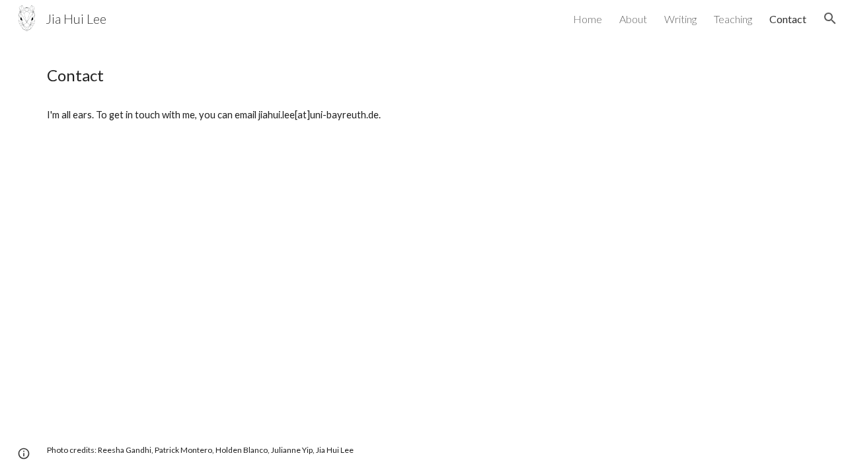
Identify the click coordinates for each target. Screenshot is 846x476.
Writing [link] (680, 19)
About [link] (633, 19)
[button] (830, 18)
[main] (423, 75)
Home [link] (587, 19)
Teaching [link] (733, 19)
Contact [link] (787, 19)
